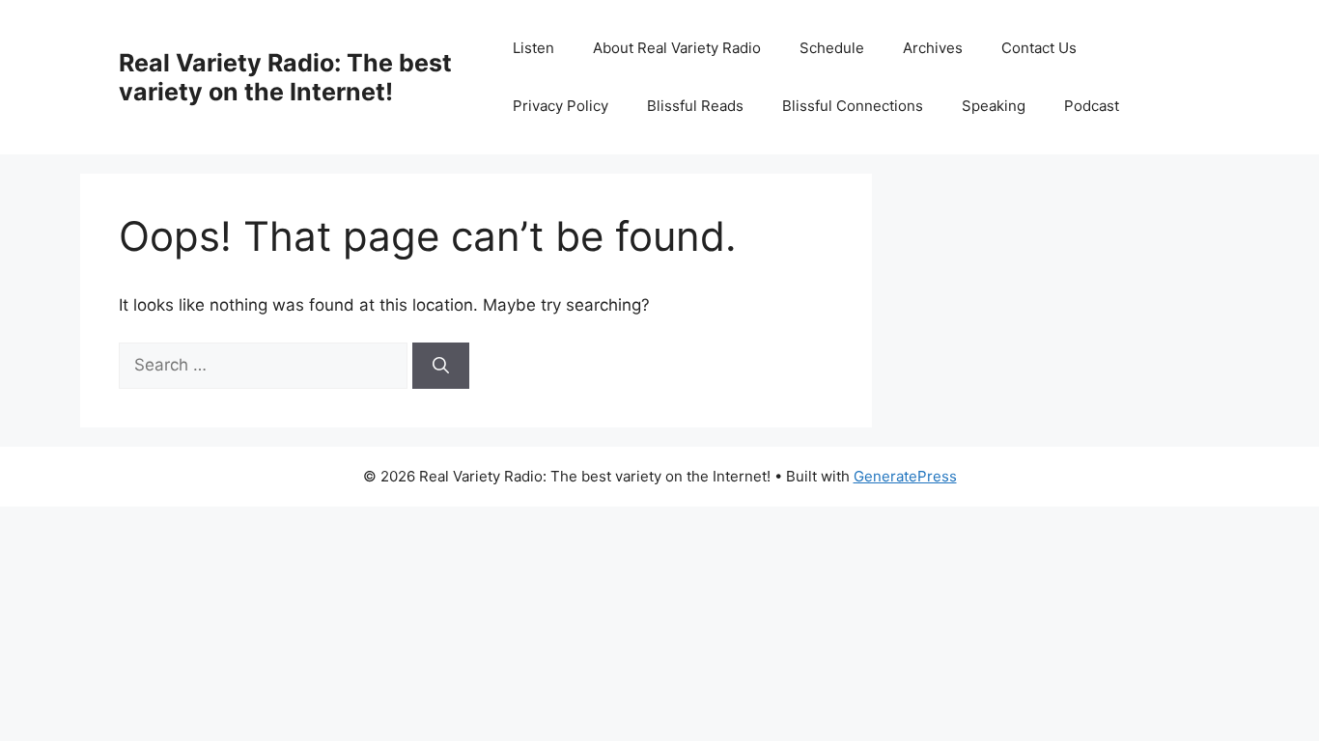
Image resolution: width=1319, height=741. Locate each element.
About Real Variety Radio (677, 48)
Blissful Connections (852, 105)
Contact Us (1039, 48)
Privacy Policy (560, 105)
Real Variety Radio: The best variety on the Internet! (285, 77)
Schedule (832, 48)
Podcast (1091, 105)
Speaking (993, 105)
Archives (933, 48)
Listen (533, 48)
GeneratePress (905, 476)
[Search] (440, 366)
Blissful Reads (695, 105)
